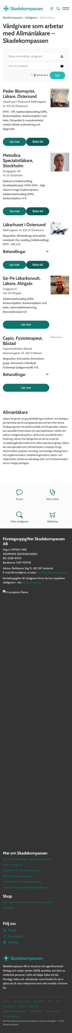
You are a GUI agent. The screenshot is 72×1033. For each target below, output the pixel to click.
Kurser (59, 1001)
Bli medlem (39, 1001)
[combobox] (36, 56)
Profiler (22, 1006)
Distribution (34, 1006)
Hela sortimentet (53, 1011)
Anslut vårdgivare (12, 864)
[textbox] (36, 56)
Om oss (6, 1001)
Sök (57, 75)
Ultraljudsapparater (11, 1016)
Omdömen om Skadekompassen (22, 870)
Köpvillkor (8, 907)
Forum (19, 499)
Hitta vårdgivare (19, 521)
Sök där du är (42, 75)
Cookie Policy (36, 1011)
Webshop (52, 521)
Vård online (52, 499)
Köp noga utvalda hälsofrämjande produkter (28, 902)
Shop (50, 1001)
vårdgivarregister (31, 582)
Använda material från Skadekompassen (26, 887)
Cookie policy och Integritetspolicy (22, 881)
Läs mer (14, 141)
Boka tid (37, 141)
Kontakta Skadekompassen (52, 572)
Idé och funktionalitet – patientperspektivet (27, 859)
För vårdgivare (9, 1006)
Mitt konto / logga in (22, 1001)
